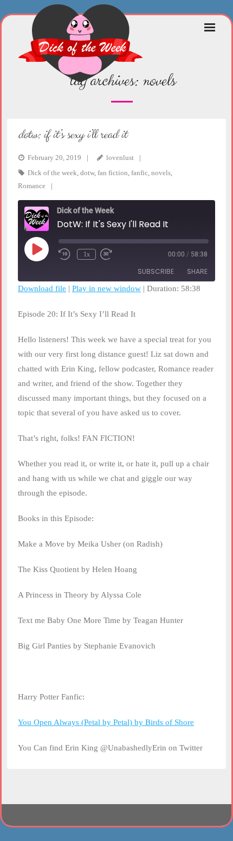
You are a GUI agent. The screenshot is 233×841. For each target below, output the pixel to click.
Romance (32, 186)
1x (86, 254)
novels (161, 173)
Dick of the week (52, 173)
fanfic (139, 173)
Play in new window (106, 288)
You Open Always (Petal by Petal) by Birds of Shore (106, 722)
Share (197, 271)
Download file (42, 288)
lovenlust (120, 157)
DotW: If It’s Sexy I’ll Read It (72, 135)
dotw (87, 173)
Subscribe (156, 271)
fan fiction (113, 173)
